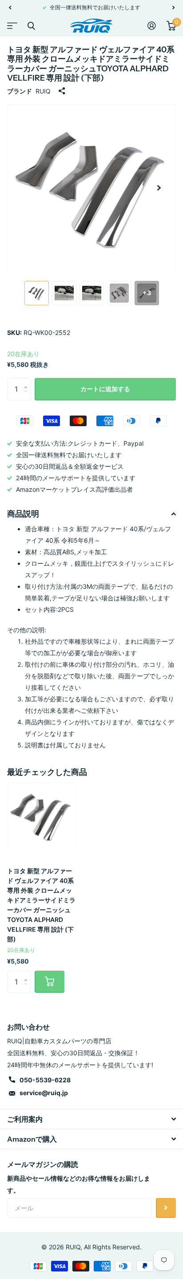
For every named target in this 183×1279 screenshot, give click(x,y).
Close (31, 25)
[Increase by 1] (28, 381)
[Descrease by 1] (28, 396)
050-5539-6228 (45, 1080)
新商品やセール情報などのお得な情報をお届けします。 (78, 1184)
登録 (166, 1208)
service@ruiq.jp (44, 1092)
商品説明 (23, 514)
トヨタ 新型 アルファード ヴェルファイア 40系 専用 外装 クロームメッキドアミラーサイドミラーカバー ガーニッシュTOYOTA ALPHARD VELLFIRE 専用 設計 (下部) (41, 905)
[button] (10, 7)
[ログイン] (151, 25)
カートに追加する (105, 389)
